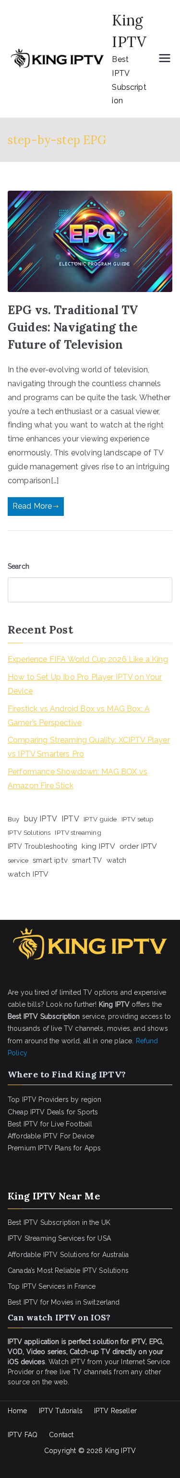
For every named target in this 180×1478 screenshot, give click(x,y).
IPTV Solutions (29, 832)
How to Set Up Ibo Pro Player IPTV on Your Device (85, 684)
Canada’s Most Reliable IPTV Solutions (68, 1270)
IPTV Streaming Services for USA (59, 1238)
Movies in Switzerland (85, 1302)
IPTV (70, 818)
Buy (13, 819)
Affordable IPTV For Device (51, 1136)
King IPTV (120, 1450)
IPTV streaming (78, 832)
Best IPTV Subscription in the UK (59, 1222)
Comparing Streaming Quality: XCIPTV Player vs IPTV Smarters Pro (89, 746)
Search (18, 566)
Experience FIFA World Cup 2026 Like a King (88, 659)
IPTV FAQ (22, 1435)
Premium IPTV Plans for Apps (54, 1148)
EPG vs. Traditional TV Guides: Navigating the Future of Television (73, 327)
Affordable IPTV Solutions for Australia (68, 1254)
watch (117, 860)
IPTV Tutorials (61, 1411)
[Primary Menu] (164, 59)
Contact (61, 1435)
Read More (32, 506)
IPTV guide (100, 819)
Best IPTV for (28, 1302)
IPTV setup (137, 819)
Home (17, 1411)
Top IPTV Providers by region (54, 1099)
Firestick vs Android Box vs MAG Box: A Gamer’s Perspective (79, 715)
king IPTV (98, 846)
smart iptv (50, 860)
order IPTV (138, 846)
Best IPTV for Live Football (50, 1124)
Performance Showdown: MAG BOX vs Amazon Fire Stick (77, 778)
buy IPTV (40, 818)
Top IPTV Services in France (52, 1286)
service (18, 860)
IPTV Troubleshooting (42, 846)
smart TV (87, 860)
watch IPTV (28, 874)
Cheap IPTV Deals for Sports (53, 1112)
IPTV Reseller (115, 1411)
